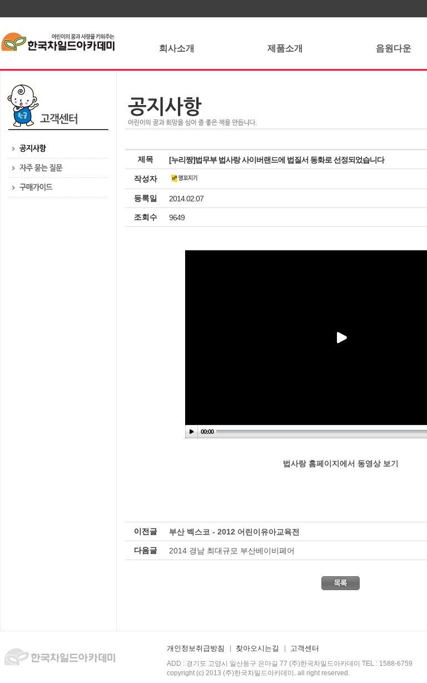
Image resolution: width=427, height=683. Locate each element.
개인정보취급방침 (196, 648)
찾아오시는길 (257, 648)
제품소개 (285, 48)
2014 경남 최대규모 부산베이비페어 (232, 550)
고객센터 (304, 648)
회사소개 (177, 48)
